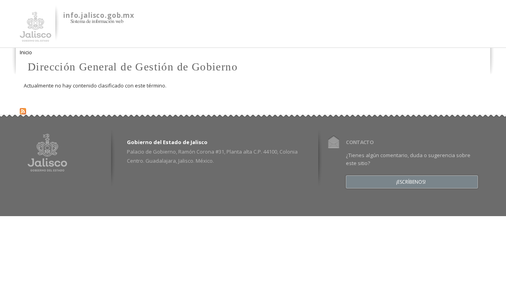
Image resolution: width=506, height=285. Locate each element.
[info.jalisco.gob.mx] (35, 36)
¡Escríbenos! (411, 182)
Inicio (26, 52)
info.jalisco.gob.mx (98, 15)
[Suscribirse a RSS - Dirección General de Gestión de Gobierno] (23, 109)
